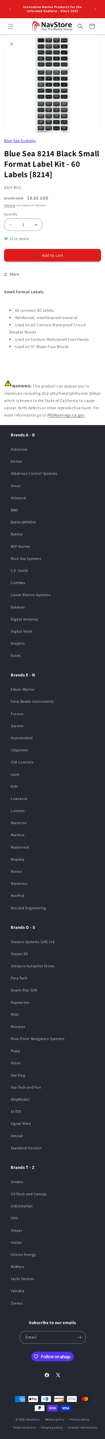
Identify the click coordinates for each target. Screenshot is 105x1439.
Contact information (82, 1427)
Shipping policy (52, 1427)
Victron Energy (23, 1254)
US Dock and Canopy (29, 1193)
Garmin (17, 725)
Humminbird (22, 737)
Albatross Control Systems (34, 473)
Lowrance (19, 798)
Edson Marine (22, 689)
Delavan (18, 607)
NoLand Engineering (28, 907)
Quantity (11, 214)
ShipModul (20, 1099)
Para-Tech (19, 978)
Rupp (15, 1050)
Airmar (17, 461)
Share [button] (14, 274)
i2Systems (19, 750)
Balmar (17, 534)
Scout (16, 1062)
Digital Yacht (22, 631)
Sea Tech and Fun (26, 1087)
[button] (11, 26)
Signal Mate (21, 1123)
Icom (15, 774)
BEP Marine (20, 546)
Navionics (19, 883)
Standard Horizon (26, 1148)
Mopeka (17, 859)
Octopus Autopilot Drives (33, 965)
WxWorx (17, 1266)
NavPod (17, 895)
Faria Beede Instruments (32, 701)
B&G (14, 510)
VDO (14, 1218)
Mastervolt (20, 847)
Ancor (16, 485)
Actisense (19, 449)
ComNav (18, 582)
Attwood (18, 497)
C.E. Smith (19, 570)
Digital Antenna (24, 619)
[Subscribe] (79, 1337)
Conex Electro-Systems (31, 594)
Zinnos (17, 1303)
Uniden (17, 1181)
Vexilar (16, 1242)
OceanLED (19, 953)
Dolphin (18, 643)
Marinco (17, 834)
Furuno (17, 713)
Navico (16, 871)
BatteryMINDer (23, 522)
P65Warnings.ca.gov (66, 415)
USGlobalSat (22, 1206)
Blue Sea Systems (20, 140)
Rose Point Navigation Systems (37, 1038)
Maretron (19, 822)
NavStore (33, 1419)
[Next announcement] (95, 9)
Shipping (9, 205)
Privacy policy (79, 1419)
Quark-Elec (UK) (24, 990)
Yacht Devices (22, 1278)
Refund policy (55, 1419)
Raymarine (20, 1002)
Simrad (17, 1135)
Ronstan (18, 1026)
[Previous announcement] (10, 9)
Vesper (17, 1230)
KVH (14, 786)
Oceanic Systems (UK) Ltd (33, 941)
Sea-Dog (18, 1075)
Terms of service (24, 1427)
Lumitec (18, 810)
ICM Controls (22, 762)
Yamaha (17, 1290)
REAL (15, 1014)
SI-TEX (16, 1111)
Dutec (16, 655)
